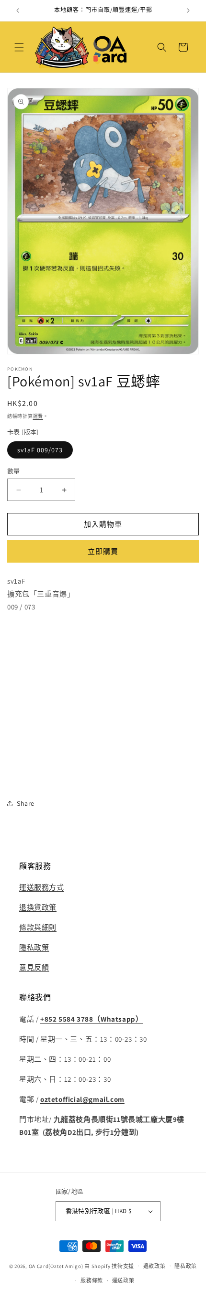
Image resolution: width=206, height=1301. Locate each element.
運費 (38, 416)
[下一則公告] (188, 10)
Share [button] (25, 803)
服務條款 (91, 1280)
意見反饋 (34, 967)
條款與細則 (38, 927)
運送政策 (123, 1280)
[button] (19, 47)
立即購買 (103, 551)
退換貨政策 (38, 907)
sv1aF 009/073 (40, 450)
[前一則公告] (17, 10)
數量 (13, 471)
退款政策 (154, 1266)
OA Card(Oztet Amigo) (56, 1265)
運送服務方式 (41, 887)
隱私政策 (34, 947)
